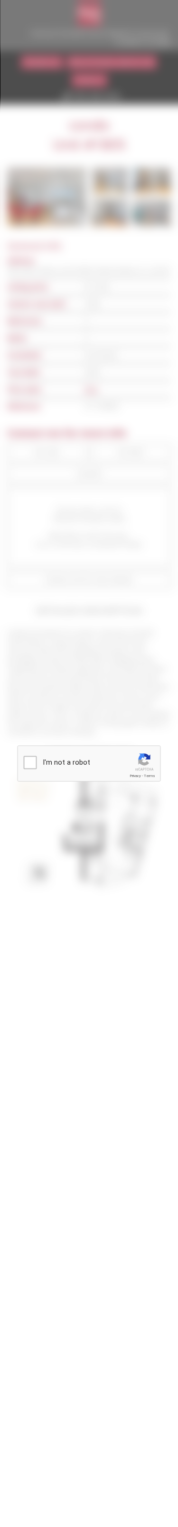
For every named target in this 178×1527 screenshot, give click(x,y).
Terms (149, 776)
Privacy (135, 776)
